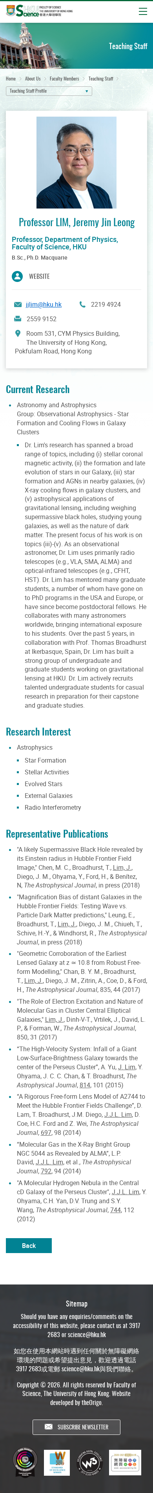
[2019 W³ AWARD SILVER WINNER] (89, 1463)
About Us (32, 78)
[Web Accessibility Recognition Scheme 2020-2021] (125, 1463)
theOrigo (92, 1402)
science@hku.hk (87, 1334)
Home (11, 78)
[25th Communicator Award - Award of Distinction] (25, 1462)
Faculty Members (64, 78)
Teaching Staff (101, 78)
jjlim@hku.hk (44, 304)
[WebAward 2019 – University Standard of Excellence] (57, 1463)
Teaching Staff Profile (28, 90)
